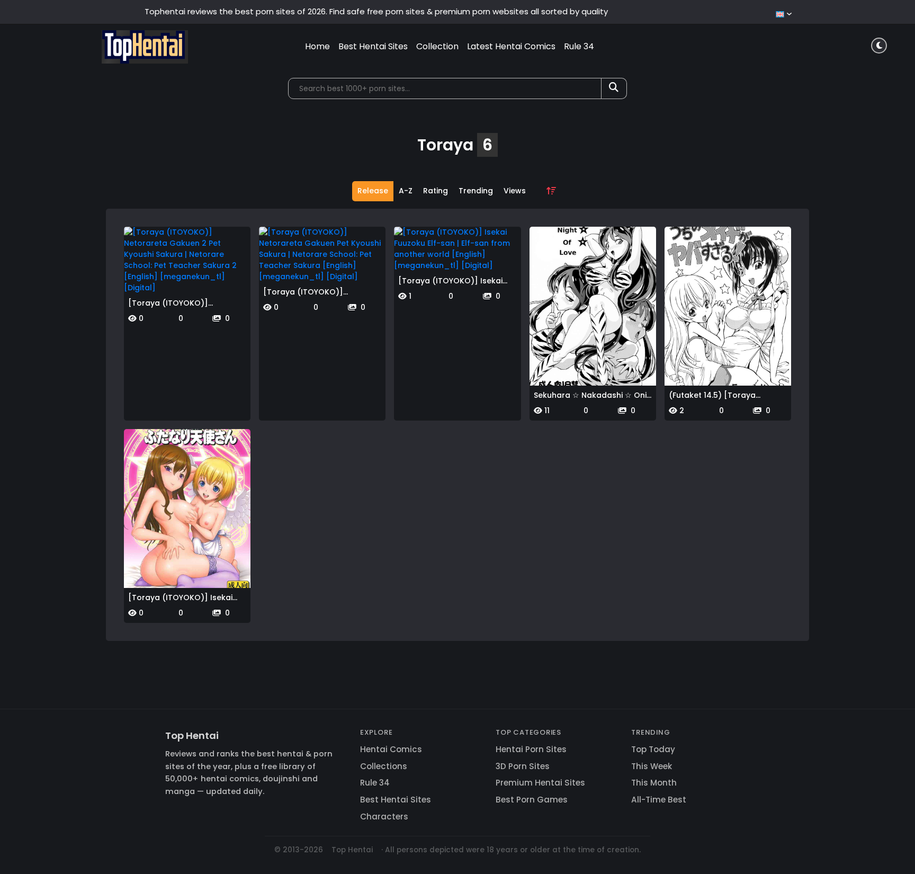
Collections (383, 766)
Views (515, 190)
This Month (654, 782)
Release (372, 190)
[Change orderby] (551, 191)
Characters (384, 816)
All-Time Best (658, 799)
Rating (435, 190)
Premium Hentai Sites (540, 782)
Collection (437, 46)
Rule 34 (579, 46)
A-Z (405, 190)
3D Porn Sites (523, 766)
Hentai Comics (391, 749)
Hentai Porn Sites (531, 749)
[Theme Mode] (879, 45)
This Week (651, 766)
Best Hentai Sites (373, 46)
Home (317, 46)
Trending (476, 190)
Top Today (653, 749)
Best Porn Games (532, 799)
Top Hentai (192, 735)
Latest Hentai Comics (511, 46)
